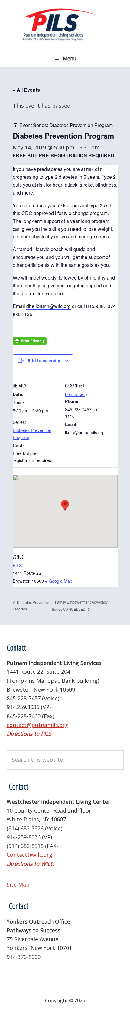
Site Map (18, 884)
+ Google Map (58, 581)
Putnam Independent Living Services (65, 25)
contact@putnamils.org (37, 724)
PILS (17, 565)
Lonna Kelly (76, 394)
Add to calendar (44, 360)
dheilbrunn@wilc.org (48, 306)
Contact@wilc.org (29, 854)
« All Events (26, 89)
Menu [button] (69, 58)
